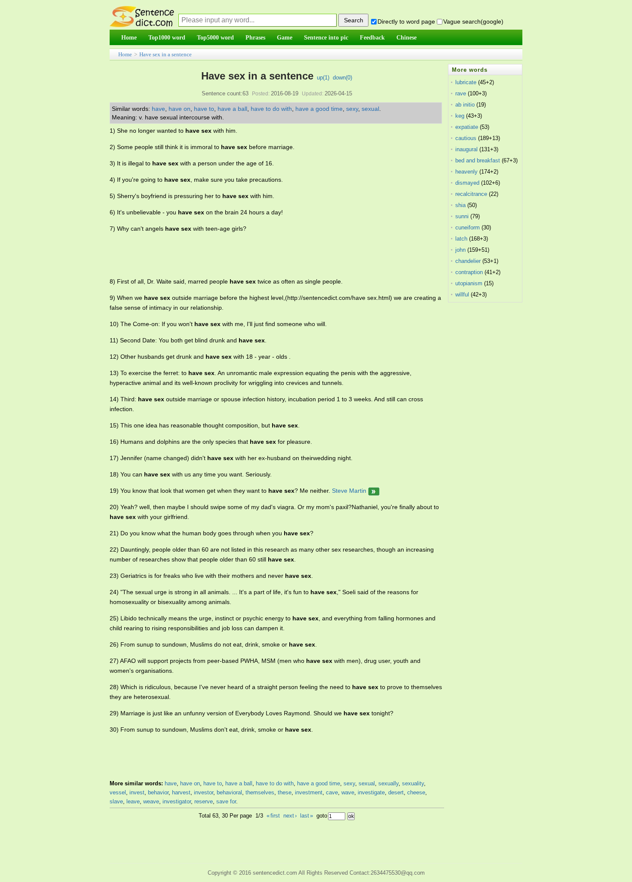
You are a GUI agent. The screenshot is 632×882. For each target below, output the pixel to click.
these (284, 792)
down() (342, 77)
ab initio (465, 104)
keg (459, 116)
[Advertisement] (266, 255)
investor (203, 792)
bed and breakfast (477, 160)
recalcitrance (471, 194)
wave (347, 792)
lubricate (465, 82)
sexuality (413, 783)
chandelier (468, 261)
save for (226, 801)
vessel (118, 792)
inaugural (466, 149)
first (273, 815)
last (306, 815)
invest (136, 792)
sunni (462, 216)
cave (332, 792)
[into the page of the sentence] (374, 490)
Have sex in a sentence (165, 54)
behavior (158, 792)
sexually (388, 783)
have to (204, 108)
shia (460, 205)
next (290, 815)
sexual (370, 108)
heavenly (466, 171)
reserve (203, 801)
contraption (469, 272)
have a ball (232, 108)
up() (323, 77)
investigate (371, 792)
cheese (416, 792)
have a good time (319, 108)
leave (133, 801)
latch (461, 238)
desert (396, 792)
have (158, 108)
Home (125, 54)
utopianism (468, 283)
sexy (352, 108)
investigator (177, 801)
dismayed (467, 183)
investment (308, 792)
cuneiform (467, 227)
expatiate (466, 127)
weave (151, 801)
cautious (465, 138)
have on (179, 108)
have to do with (271, 108)
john (460, 250)
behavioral (229, 792)
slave (116, 801)
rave (460, 93)
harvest (181, 792)
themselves (259, 792)
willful (462, 294)
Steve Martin (349, 490)
